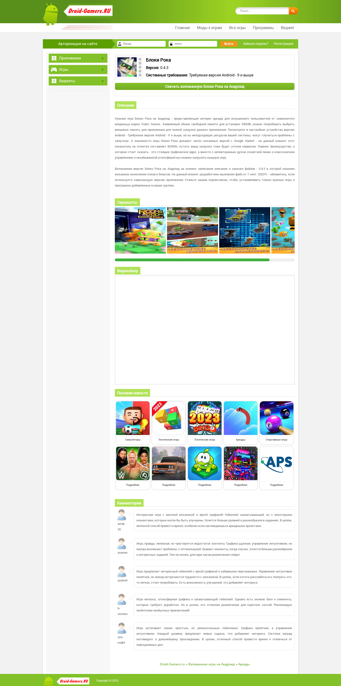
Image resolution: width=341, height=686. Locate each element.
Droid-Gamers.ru (172, 664)
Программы (263, 28)
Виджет (287, 28)
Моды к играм (209, 28)
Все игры (237, 28)
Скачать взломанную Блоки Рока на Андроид (204, 86)
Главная (182, 28)
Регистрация (283, 43)
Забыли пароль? (255, 43)
